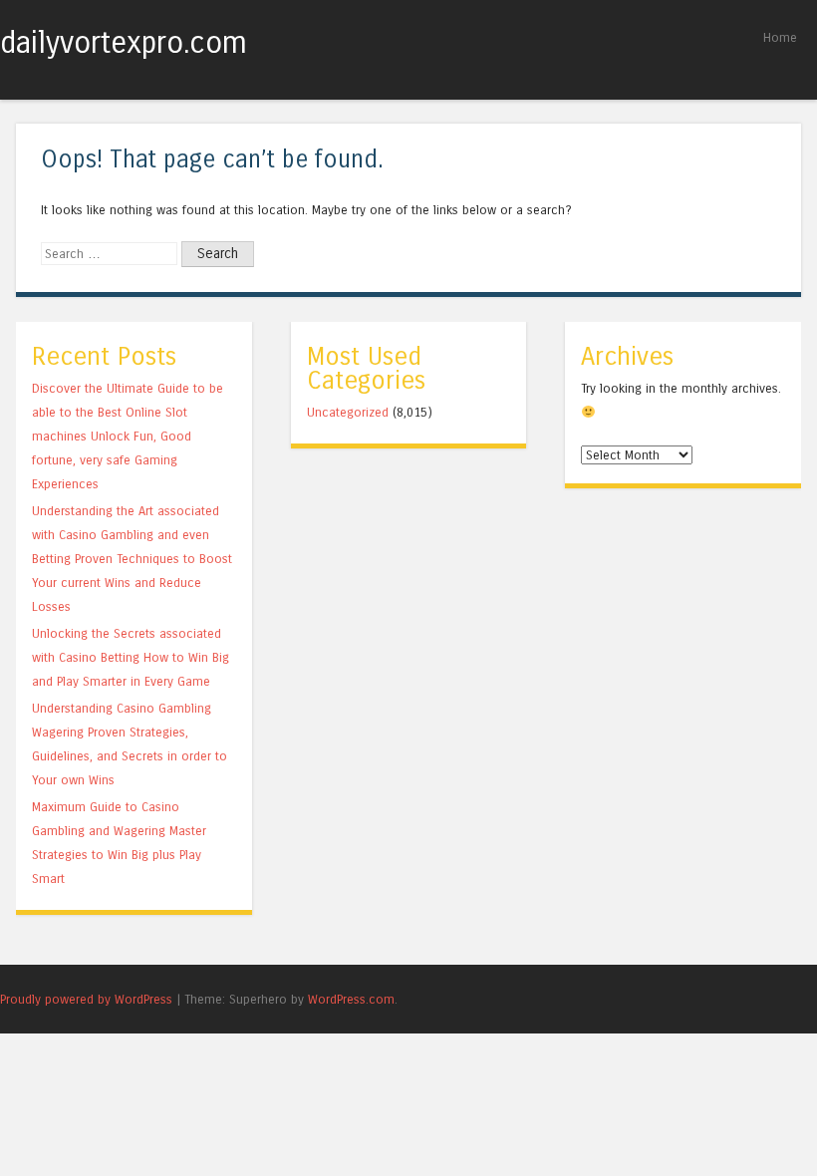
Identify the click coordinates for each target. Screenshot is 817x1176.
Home (780, 37)
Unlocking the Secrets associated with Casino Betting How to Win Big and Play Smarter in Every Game (130, 657)
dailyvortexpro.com (123, 43)
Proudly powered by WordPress (86, 999)
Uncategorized (348, 412)
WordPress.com (351, 999)
